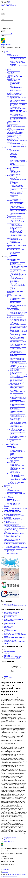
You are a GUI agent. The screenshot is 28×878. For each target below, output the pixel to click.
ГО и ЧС (6, 636)
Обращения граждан (12, 238)
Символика (10, 73)
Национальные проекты (13, 79)
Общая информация (15, 151)
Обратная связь (5, 869)
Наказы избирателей (15, 174)
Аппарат (9, 217)
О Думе (9, 149)
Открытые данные (12, 125)
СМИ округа (10, 78)
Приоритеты (10, 292)
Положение (13, 250)
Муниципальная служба (13, 223)
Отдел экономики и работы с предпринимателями (17, 268)
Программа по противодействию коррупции (18, 324)
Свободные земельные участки (12, 622)
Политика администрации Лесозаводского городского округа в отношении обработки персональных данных (15, 639)
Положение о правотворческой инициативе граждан (18, 191)
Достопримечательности (13, 71)
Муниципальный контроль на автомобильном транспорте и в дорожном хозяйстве (18, 399)
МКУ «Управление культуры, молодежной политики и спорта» (18, 393)
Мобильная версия (5, 44)
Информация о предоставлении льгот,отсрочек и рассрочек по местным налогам (18, 436)
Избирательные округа (16, 171)
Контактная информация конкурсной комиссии (16, 232)
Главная (6, 51)
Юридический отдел (15, 220)
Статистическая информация (14, 429)
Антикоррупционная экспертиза (18, 326)
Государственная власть (13, 96)
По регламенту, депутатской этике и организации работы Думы (17, 213)
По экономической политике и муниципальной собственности (18, 209)
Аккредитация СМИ (15, 199)
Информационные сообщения (18, 57)
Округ (5, 52)
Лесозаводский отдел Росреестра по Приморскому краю (18, 109)
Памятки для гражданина (16, 59)
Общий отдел (13, 280)
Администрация (8, 256)
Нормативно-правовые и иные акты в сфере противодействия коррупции (18, 320)
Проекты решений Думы (16, 186)
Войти (2, 13)
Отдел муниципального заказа (18, 274)
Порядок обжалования (16, 450)
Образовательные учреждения (18, 381)
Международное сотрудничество (18, 312)
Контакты (12, 164)
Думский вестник (14, 150)
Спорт (11, 89)
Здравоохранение (14, 83)
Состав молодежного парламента (15, 253)
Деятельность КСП (12, 462)
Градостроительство (12, 124)
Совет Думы (13, 157)
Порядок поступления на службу (18, 375)
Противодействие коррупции (14, 243)
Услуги (5, 486)
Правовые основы (11, 458)
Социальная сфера (12, 80)
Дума (5, 147)
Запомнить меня (6, 28)
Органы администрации (13, 259)
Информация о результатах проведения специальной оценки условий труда (17, 379)
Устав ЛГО (13, 153)
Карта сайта (7, 838)
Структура (13, 156)
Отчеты (12, 196)
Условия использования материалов (13, 840)
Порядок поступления (16, 225)
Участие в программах (13, 309)
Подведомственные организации (15, 296)
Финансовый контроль (13, 384)
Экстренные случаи (12, 75)
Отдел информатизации (16, 283)
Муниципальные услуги (13, 490)
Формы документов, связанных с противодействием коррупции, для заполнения (18, 332)
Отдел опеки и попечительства (18, 289)
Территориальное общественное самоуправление (15, 138)
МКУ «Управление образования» (15, 389)
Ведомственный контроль (14, 439)
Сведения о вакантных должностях (16, 372)
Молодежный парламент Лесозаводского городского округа (16, 248)
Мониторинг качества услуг (14, 492)
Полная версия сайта (6, 4)
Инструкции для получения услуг (16, 493)
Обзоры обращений (15, 242)
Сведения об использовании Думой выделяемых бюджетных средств (18, 161)
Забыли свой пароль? (6, 34)
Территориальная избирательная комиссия (15, 605)
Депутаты (9, 168)
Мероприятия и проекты (16, 61)
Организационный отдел (16, 218)
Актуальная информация (13, 55)
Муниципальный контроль (14, 395)
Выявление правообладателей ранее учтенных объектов (13, 620)
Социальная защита (15, 82)
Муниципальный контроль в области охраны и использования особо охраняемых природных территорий (17, 409)
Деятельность (10, 175)
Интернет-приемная (9, 497)
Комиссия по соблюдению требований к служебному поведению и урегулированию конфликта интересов (18, 340)
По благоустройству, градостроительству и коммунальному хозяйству (17, 206)
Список (12, 170)
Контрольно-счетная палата (11, 444)
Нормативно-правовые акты (17, 475)
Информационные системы (14, 295)
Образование (13, 85)
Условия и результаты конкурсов (18, 376)
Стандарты (13, 461)
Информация (10, 446)
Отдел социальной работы (17, 276)
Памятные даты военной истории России (15, 634)
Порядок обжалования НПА (17, 185)
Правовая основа (14, 224)
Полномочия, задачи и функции (15, 291)
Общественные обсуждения (17, 313)
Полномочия (13, 158)
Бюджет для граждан (9, 623)
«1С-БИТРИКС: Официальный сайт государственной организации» (13, 875)
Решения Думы (14, 182)
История (9, 69)
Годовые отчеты (14, 471)
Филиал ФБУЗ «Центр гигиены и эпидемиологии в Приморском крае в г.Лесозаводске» (18, 113)
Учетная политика (15, 472)
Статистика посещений (10, 841)
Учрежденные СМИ (12, 308)
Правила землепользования (11, 618)
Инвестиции (7, 655)
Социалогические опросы (17, 58)
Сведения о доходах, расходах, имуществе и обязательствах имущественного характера (18, 481)
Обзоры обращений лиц (13, 503)
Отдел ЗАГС (13, 288)
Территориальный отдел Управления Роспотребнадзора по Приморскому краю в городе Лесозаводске (18, 117)
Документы (7, 485)
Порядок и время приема (13, 500)
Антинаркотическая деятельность (15, 91)
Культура (12, 86)
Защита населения (15, 143)
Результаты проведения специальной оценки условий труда (18, 235)
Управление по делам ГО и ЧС (18, 144)
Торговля (6, 653)
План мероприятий (15, 476)
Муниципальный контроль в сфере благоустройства (17, 414)
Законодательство (14, 460)
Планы (12, 440)
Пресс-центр (13, 277)
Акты (11, 441)
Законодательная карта (13, 504)
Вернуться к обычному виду (8, 5)
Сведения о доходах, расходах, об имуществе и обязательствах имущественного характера (18, 336)
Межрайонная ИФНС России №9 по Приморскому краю (18, 98)
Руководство (13, 154)
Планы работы (14, 195)
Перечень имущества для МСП (12, 658)
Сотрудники (13, 448)
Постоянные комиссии (13, 200)
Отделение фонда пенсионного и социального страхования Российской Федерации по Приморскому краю (18, 105)
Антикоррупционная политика (18, 146)
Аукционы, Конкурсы (9, 651)
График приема (14, 172)
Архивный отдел (14, 281)
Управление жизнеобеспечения (18, 266)
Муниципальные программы (17, 310)
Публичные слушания (16, 193)
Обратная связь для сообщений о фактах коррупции (18, 345)
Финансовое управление (16, 264)
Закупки (12, 454)
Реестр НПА (13, 184)
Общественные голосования (14, 76)
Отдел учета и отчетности (17, 221)
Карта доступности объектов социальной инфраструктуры (14, 94)
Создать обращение (12, 501)
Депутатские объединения (14, 216)
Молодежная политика (16, 87)
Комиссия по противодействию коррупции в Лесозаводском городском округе (18, 368)
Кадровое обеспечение (13, 370)
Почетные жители (11, 72)
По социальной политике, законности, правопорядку (17, 202)
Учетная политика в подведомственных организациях (15, 302)
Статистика (13, 197)
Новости (9, 54)
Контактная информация (16, 383)
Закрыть (3, 35)
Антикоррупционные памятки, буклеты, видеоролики (18, 328)
